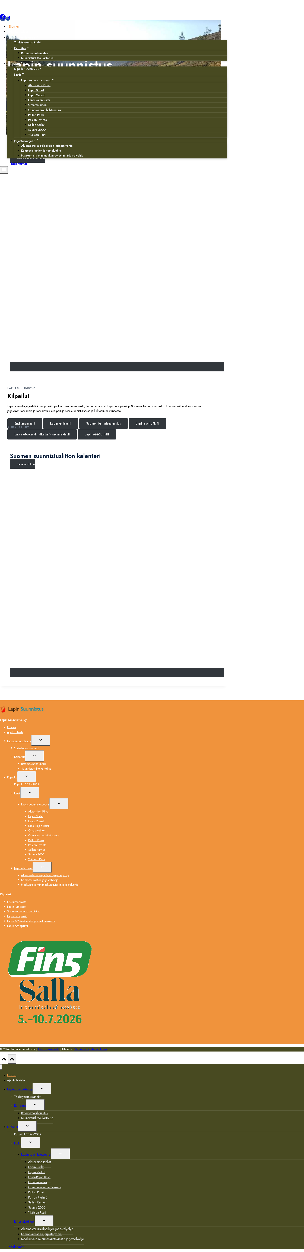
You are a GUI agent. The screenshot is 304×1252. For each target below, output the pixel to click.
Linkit (17, 793)
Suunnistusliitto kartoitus (37, 58)
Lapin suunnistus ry (19, 741)
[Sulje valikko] (1, 1067)
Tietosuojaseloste (48, 1049)
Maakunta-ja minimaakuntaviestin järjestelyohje (52, 155)
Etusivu (14, 26)
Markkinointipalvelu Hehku (90, 1049)
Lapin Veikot (36, 821)
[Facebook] (3, 19)
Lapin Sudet (35, 816)
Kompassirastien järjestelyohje (39, 880)
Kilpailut (12, 777)
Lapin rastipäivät (17, 916)
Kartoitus (19, 757)
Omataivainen (36, 830)
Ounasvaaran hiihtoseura (44, 110)
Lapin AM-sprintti (17, 926)
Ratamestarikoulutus (33, 764)
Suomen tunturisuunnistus (23, 911)
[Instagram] (8, 19)
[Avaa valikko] (4, 170)
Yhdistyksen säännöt (27, 42)
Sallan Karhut (36, 850)
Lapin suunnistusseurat (35, 804)
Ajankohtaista (18, 31)
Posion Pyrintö (37, 845)
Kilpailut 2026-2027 (27, 69)
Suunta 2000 (36, 854)
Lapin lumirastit (16, 906)
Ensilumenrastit (16, 902)
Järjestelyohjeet (23, 868)
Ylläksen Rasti (37, 135)
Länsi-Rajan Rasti (38, 826)
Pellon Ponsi (36, 840)
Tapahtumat (19, 163)
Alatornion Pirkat (38, 811)
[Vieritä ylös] (4, 1060)
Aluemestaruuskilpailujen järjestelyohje (45, 875)
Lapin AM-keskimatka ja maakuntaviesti (31, 921)
